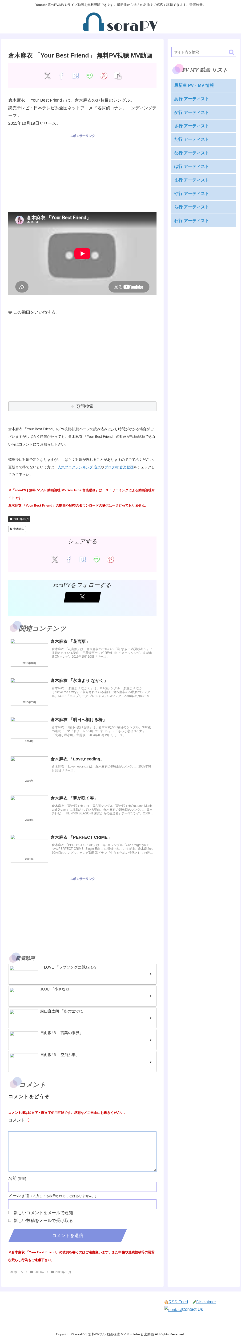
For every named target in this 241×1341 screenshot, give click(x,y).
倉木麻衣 (18, 529)
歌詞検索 (84, 406)
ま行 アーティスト (191, 180)
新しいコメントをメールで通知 (43, 1212)
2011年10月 (21, 519)
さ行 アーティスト (191, 126)
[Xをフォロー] (82, 597)
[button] (117, 75)
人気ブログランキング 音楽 (79, 467)
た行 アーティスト (191, 139)
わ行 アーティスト (191, 220)
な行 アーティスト (191, 153)
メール (14, 1195)
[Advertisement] (82, 172)
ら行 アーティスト (191, 207)
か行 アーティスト (191, 112)
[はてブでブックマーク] (75, 75)
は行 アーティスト (191, 166)
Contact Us (192, 1309)
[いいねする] (10, 312)
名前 (12, 1178)
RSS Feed (178, 1302)
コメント (19, 1120)
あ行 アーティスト (191, 98)
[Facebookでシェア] (61, 75)
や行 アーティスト (191, 193)
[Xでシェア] (47, 75)
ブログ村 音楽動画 (119, 467)
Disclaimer (206, 1302)
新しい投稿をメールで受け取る (43, 1220)
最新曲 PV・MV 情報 (194, 85)
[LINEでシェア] (89, 75)
